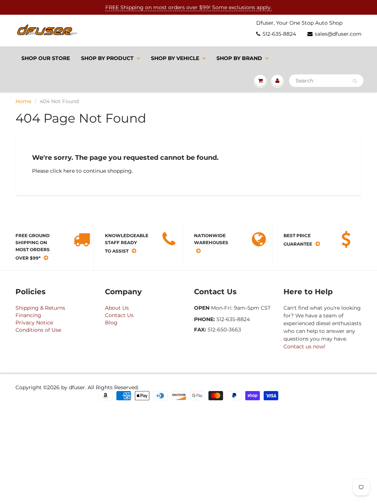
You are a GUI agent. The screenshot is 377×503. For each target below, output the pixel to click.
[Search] (354, 81)
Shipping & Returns (40, 308)
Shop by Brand (239, 58)
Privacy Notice (34, 322)
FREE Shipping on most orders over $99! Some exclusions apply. (188, 7)
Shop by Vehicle (175, 58)
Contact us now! (304, 346)
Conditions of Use (38, 330)
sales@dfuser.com (338, 34)
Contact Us (119, 315)
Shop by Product (107, 58)
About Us (117, 308)
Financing (28, 315)
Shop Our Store (45, 58)
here (69, 171)
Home (23, 101)
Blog (111, 322)
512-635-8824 (279, 34)
